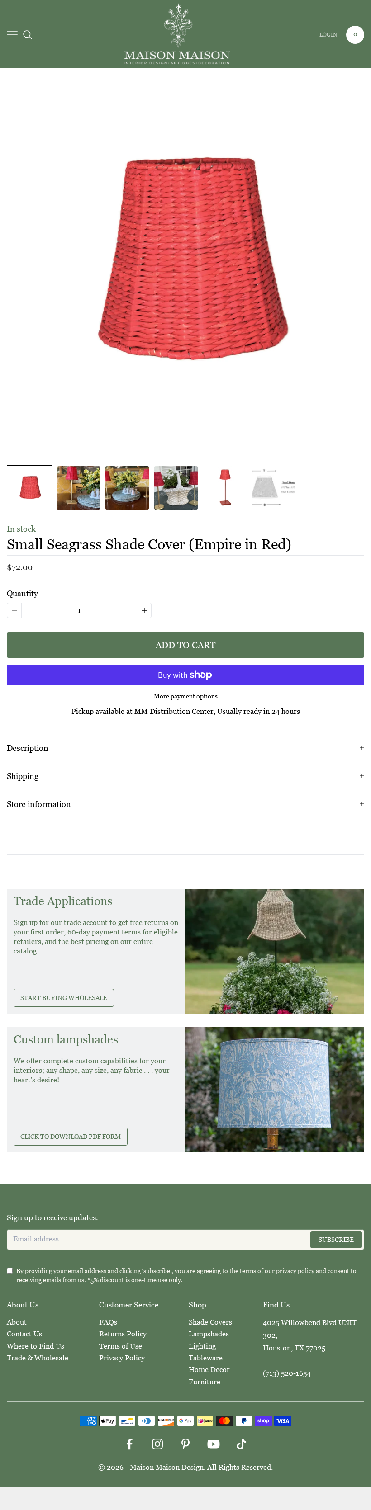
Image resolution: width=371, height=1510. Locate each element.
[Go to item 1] (29, 487)
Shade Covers (210, 1322)
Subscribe (336, 1239)
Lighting (202, 1346)
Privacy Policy (122, 1358)
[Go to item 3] (127, 487)
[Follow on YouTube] (213, 1444)
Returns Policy (123, 1334)
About (17, 1322)
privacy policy (295, 1270)
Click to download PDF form (70, 1136)
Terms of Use (120, 1346)
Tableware (206, 1358)
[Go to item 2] (78, 487)
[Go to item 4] (176, 487)
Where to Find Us (35, 1346)
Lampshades (209, 1334)
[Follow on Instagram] (157, 1444)
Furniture (204, 1382)
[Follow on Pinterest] (185, 1444)
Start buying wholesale (63, 997)
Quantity (22, 593)
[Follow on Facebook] (129, 1444)
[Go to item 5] (224, 487)
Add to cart (185, 645)
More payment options (186, 696)
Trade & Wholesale (37, 1358)
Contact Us (24, 1334)
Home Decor (209, 1369)
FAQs (108, 1322)
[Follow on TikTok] (241, 1444)
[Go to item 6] (273, 487)
